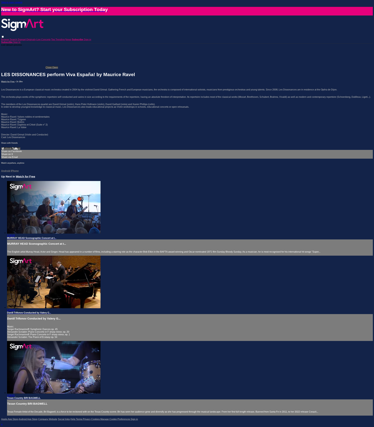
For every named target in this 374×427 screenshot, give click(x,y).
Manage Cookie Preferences (115, 419)
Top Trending (58, 39)
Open (55, 67)
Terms (79, 419)
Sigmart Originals (27, 39)
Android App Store (28, 419)
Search (14, 39)
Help (73, 419)
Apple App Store (9, 419)
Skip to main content (11, 2)
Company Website (47, 419)
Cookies (95, 419)
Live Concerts (43, 39)
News (68, 39)
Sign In (16, 42)
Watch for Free (8, 81)
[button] (3, 37)
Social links (64, 419)
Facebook (6, 148)
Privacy (87, 419)
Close (49, 67)
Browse (5, 39)
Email (17, 148)
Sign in (87, 39)
